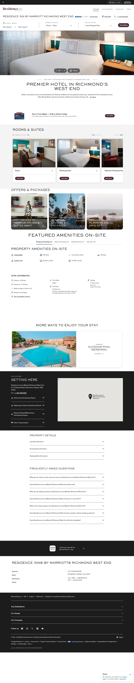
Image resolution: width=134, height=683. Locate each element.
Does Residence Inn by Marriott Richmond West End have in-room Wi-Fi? (55, 499)
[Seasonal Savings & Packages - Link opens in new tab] (67, 211)
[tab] (44, 242)
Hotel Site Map (22, 644)
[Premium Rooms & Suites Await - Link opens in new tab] (29, 211)
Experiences (120, 9)
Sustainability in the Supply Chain (107, 641)
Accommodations (107, 9)
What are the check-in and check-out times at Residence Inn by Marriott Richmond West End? (62, 477)
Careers (27, 641)
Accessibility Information (38, 449)
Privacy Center (62, 641)
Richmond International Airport (24, 398)
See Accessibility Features (22, 296)
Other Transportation (21, 423)
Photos (14, 582)
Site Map (13, 644)
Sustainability (18, 255)
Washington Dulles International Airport (27, 405)
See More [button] (93, 97)
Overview (96, 9)
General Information (37, 442)
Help (29, 644)
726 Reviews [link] (94, 16)
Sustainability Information (39, 456)
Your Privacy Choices (77, 641)
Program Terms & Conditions (48, 641)
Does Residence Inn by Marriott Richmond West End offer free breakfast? (55, 520)
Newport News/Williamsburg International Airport (24, 414)
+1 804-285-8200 (122, 16)
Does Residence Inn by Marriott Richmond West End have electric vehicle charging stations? (62, 513)
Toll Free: (77, 578)
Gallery (129, 9)
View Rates (20, 178)
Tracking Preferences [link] (16, 641)
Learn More (97, 353)
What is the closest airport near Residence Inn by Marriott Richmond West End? (58, 506)
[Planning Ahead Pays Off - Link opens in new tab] (105, 211)
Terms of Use (34, 641)
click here (123, 679)
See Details (111, 115)
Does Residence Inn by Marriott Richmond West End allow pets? (52, 484)
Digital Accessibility (90, 641)
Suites (14, 575)
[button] (115, 2)
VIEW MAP (107, 16)
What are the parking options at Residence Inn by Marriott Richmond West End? (58, 492)
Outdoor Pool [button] (18, 260)
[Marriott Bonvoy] (127, 2)
